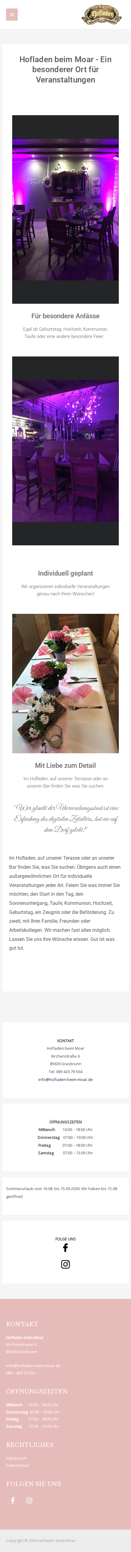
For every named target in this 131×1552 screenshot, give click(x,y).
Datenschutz (17, 1465)
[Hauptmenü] (12, 14)
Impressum (16, 1458)
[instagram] (30, 1500)
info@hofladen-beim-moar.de (65, 1079)
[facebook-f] (14, 1500)
